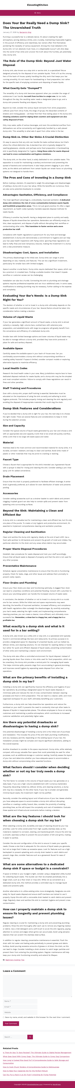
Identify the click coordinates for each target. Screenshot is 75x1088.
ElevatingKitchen (37, 5)
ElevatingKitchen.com (34, 1084)
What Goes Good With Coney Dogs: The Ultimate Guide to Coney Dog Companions (36, 1056)
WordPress (57, 1084)
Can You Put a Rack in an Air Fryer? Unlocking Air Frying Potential (29, 1075)
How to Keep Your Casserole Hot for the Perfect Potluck (25, 1071)
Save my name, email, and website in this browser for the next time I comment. (37, 1017)
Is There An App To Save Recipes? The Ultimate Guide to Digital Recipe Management (37, 1053)
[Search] (30, 1037)
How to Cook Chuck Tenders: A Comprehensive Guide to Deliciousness (31, 1067)
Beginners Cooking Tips (15, 960)
